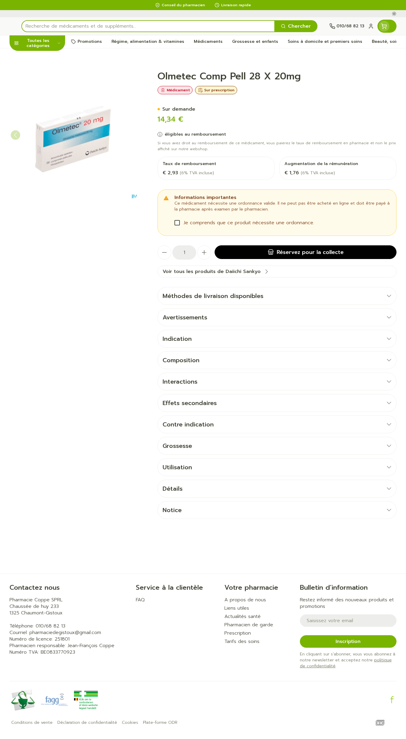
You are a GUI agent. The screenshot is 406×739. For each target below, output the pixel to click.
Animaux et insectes (47, 196)
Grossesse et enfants (47, 124)
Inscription (348, 641)
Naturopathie (47, 158)
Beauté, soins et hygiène (47, 75)
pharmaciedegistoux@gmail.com (65, 632)
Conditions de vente (32, 723)
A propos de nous (245, 600)
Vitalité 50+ (47, 142)
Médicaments (47, 212)
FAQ (140, 600)
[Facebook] (392, 699)
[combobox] (148, 26)
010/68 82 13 (50, 626)
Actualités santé (242, 616)
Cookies (130, 723)
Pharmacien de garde (248, 625)
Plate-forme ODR (160, 723)
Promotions (28, 56)
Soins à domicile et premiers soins (47, 177)
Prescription (237, 633)
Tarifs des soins (241, 641)
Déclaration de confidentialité (87, 723)
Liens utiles (236, 608)
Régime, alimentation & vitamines (47, 99)
